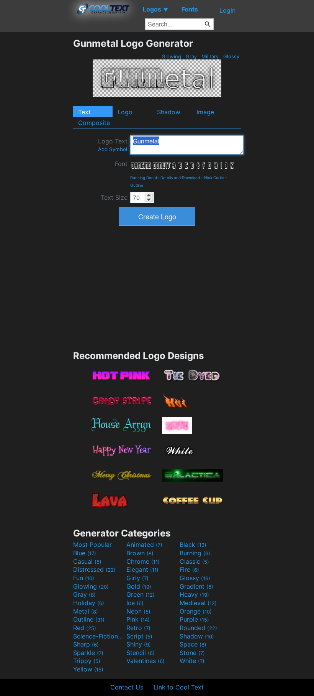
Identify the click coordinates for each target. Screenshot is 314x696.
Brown (140, 553)
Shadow (168, 112)
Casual (87, 561)
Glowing (171, 56)
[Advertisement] (36, 153)
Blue (84, 553)
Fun (83, 578)
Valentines (145, 661)
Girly (137, 578)
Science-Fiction (98, 636)
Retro (138, 628)
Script (139, 636)
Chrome (143, 561)
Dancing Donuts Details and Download (165, 177)
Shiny (138, 644)
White (192, 661)
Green (140, 594)
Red (84, 628)
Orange (196, 611)
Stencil (140, 653)
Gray (191, 56)
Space (193, 644)
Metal (85, 611)
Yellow (88, 669)
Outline (136, 185)
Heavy (194, 594)
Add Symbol (112, 149)
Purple (194, 619)
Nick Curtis (214, 177)
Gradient (196, 586)
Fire (189, 569)
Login (227, 10)
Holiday (88, 603)
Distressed (94, 569)
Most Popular (92, 544)
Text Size (114, 197)
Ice (135, 603)
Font (121, 164)
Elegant (142, 569)
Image (205, 112)
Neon (138, 611)
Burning (195, 553)
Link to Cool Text (179, 687)
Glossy (231, 56)
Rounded (198, 628)
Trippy (86, 661)
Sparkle (88, 653)
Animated (144, 544)
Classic (194, 561)
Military (210, 56)
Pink (138, 619)
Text (84, 112)
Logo (125, 112)
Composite (94, 123)
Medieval (198, 603)
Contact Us (126, 687)
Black (193, 544)
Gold (138, 586)
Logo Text (113, 144)
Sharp (86, 644)
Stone (192, 653)
